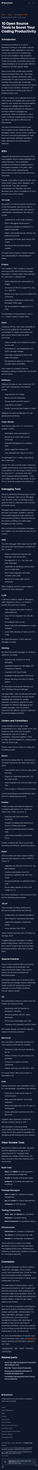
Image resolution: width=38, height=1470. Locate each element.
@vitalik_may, (28, 1452)
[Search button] (29, 3)
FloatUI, (16, 1448)
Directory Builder (7, 1434)
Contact (4, 1416)
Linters (22, 1348)
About (3, 1407)
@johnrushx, (9, 1452)
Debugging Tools (7, 1348)
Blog (9, 14)
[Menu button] (33, 2)
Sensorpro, (22, 1448)
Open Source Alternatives (10, 1425)
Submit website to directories (11, 1431)
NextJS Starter (6, 1422)
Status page (5, 1455)
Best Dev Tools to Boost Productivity (18, 1368)
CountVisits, (29, 1448)
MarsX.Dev (28, 1443)
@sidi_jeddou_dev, (18, 1452)
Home (3, 14)
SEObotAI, (5, 1449)
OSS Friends (6, 1419)
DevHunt (31, 1338)
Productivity (29, 1348)
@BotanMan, (5, 1453)
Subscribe (12, 1461)
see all (19, 1453)
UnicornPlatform (26, 1449)
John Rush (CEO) (7, 1428)
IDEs (16, 1348)
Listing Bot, (11, 1449)
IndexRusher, (18, 1449)
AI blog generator (7, 1437)
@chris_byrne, (13, 1453)
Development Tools (21, 14)
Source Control (6, 1351)
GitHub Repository (7, 1410)
